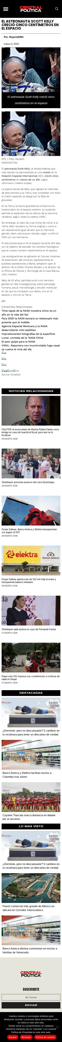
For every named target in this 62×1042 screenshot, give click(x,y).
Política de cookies (45, 1037)
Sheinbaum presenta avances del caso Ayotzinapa (28, 482)
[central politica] (31, 9)
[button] (6, 9)
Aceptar (13, 1037)
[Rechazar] (57, 1026)
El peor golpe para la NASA (18, 341)
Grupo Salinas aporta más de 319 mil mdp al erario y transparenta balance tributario (29, 580)
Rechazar (26, 1037)
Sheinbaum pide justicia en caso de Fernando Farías (29, 629)
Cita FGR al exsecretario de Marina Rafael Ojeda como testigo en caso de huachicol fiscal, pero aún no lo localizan (30, 432)
